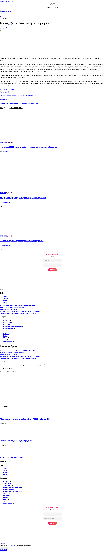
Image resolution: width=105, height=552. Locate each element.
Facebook (5, 298)
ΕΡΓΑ (4, 338)
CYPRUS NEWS (7, 324)
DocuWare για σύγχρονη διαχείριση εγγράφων (12, 307)
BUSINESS (3, 142)
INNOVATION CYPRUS (8, 328)
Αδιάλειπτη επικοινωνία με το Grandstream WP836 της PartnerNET (18, 305)
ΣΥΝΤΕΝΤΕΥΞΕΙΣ (7, 342)
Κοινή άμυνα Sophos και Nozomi (8, 309)
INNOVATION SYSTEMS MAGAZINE (12, 330)
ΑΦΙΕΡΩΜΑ (6, 334)
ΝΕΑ (1, 18)
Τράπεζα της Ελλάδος (7, 90)
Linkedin (5, 296)
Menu (1, 16)
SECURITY (5, 332)
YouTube (5, 302)
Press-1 (2, 543)
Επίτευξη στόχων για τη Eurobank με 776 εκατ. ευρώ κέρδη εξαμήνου (18, 313)
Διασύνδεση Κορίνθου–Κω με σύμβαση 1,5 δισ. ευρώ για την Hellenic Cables (20, 311)
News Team (6, 28)
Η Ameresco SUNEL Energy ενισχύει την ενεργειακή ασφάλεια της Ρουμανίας (28, 147)
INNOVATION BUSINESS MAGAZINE (12, 326)
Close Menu (3, 550)
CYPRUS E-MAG (7, 322)
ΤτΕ (16, 90)
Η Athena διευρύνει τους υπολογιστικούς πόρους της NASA (22, 241)
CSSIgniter (11, 545)
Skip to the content (6, 1)
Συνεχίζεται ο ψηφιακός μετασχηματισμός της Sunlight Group (23, 198)
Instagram (5, 300)
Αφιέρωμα (5, 336)
